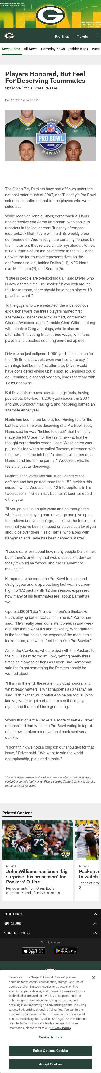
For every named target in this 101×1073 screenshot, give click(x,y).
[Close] (93, 978)
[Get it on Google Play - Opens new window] (66, 953)
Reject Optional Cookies (50, 1050)
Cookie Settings (50, 1037)
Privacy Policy (60, 1028)
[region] (50, 1021)
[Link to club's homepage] (9, 34)
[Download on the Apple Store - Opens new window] (33, 951)
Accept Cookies (50, 1064)
